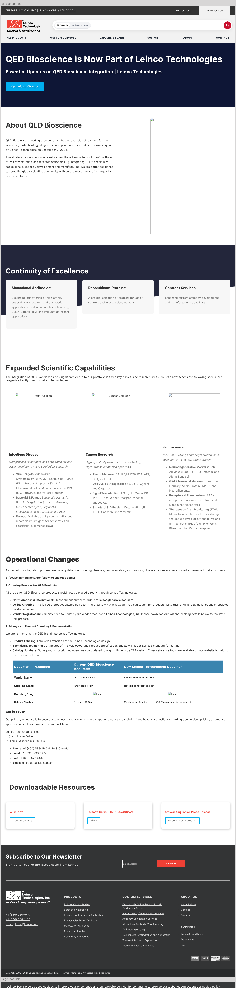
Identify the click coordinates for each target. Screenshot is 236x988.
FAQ (183, 944)
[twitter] (12, 908)
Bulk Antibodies (77, 904)
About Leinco (188, 904)
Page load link (10, 979)
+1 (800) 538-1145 (18, 919)
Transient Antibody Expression (139, 940)
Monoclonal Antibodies (76, 925)
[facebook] (7, 908)
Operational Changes (25, 86)
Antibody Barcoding (133, 929)
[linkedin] (18, 908)
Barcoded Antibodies (76, 909)
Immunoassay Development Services (143, 913)
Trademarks (187, 939)
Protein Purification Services (138, 945)
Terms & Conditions (192, 934)
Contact (185, 909)
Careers (185, 915)
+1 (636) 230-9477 (18, 914)
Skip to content (11, 3)
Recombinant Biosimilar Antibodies (83, 915)
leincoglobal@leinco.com (57, 10)
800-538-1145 (27, 10)
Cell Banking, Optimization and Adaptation (146, 934)
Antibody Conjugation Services (139, 918)
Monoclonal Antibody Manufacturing (142, 924)
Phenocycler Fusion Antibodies (81, 920)
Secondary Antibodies (76, 936)
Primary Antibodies (74, 931)
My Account (183, 10)
